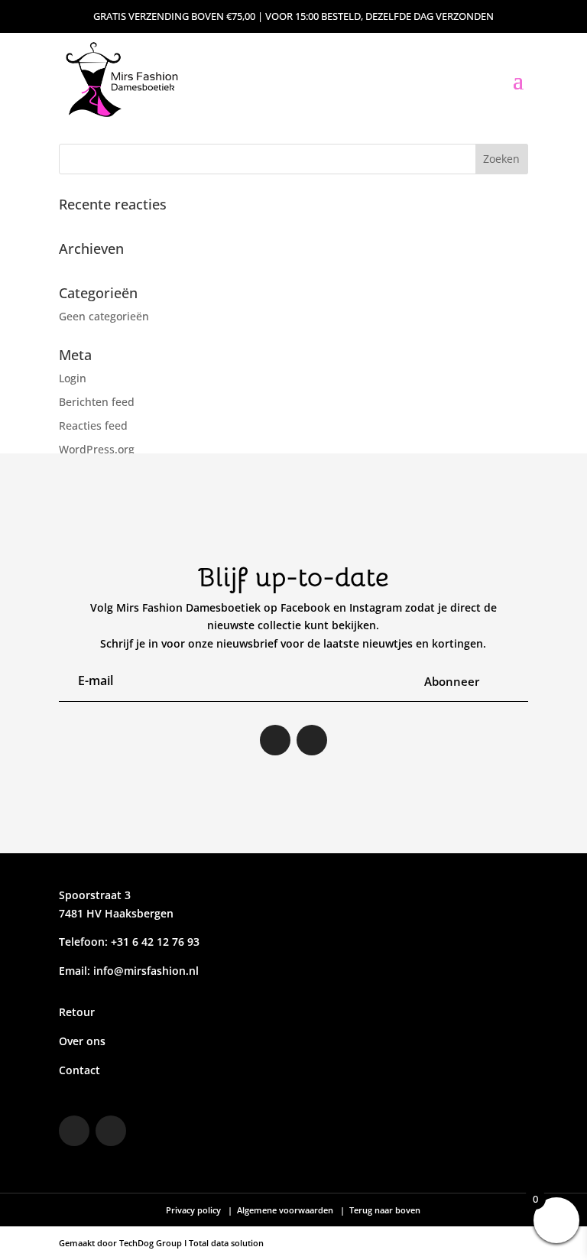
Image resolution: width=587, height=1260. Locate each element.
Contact (79, 1070)
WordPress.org (97, 449)
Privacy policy (194, 1210)
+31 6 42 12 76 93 (153, 941)
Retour (77, 1012)
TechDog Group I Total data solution (191, 1243)
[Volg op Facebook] (312, 740)
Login (72, 378)
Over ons (82, 1041)
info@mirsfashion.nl (146, 970)
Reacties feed (93, 425)
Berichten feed (97, 402)
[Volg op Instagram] (275, 740)
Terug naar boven (383, 1210)
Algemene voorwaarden (285, 1210)
